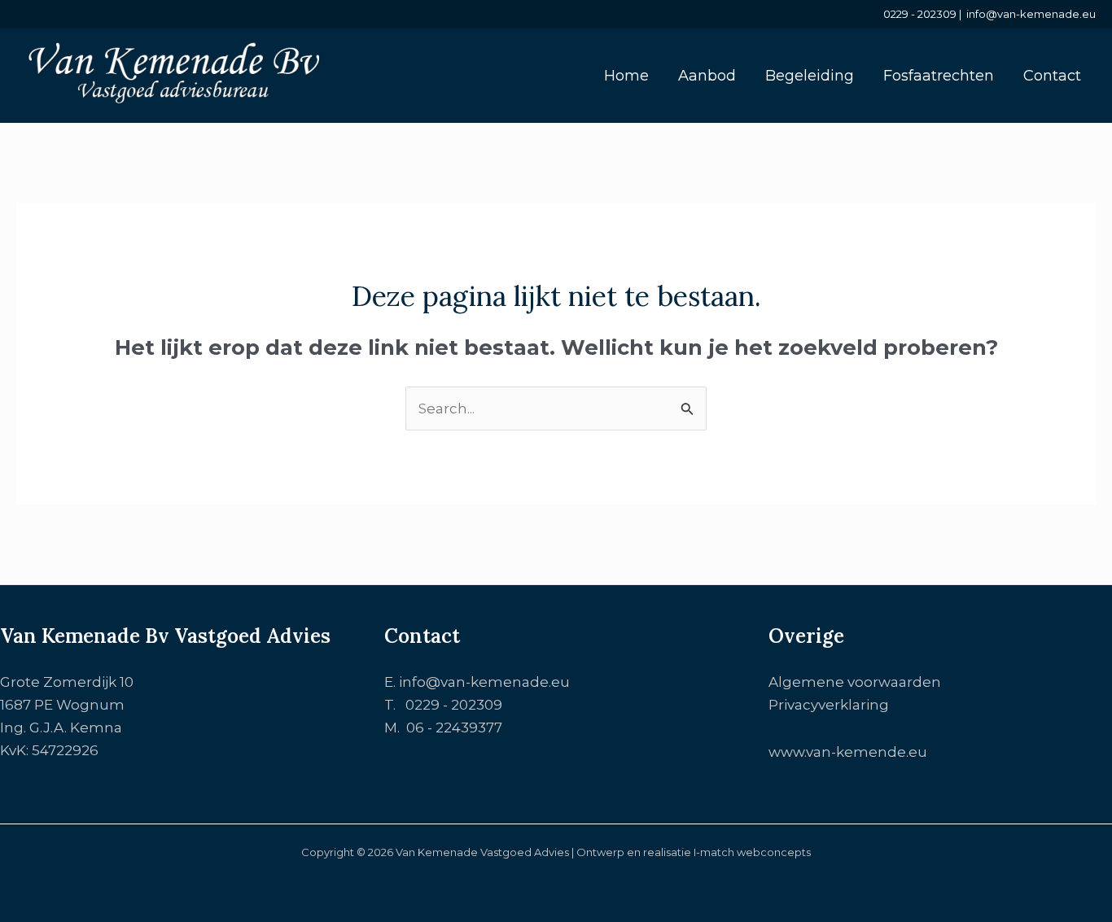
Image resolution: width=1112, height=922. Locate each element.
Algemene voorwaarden (854, 682)
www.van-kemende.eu (847, 752)
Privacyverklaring (828, 705)
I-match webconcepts (752, 852)
